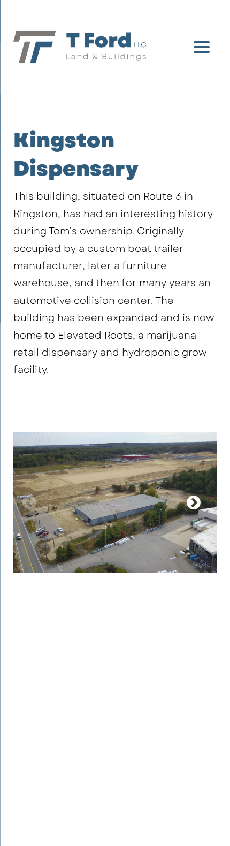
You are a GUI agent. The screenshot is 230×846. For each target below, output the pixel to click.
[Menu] (202, 47)
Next (194, 503)
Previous (29, 503)
